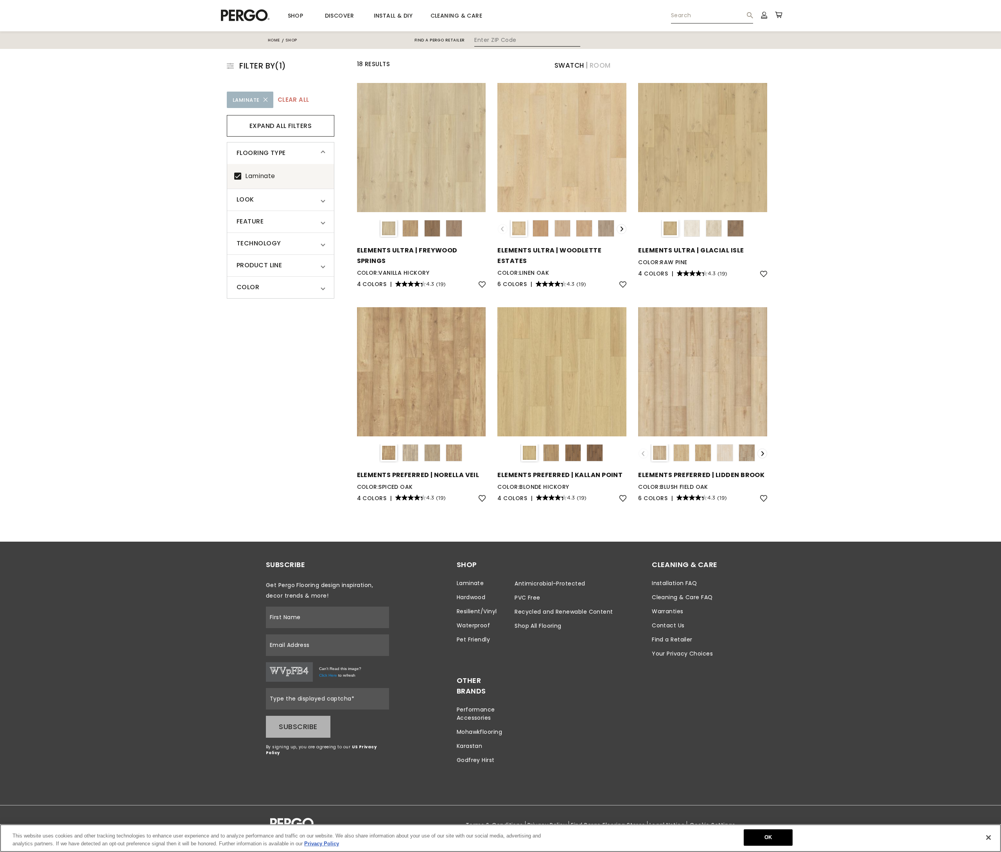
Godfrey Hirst (476, 760)
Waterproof (473, 625)
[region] (500, 838)
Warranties (667, 611)
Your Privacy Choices (682, 653)
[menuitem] (712, 15)
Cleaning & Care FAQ (682, 597)
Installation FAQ (674, 583)
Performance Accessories (476, 714)
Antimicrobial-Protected (550, 583)
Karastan (470, 746)
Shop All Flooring (538, 626)
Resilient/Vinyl (477, 611)
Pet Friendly (473, 639)
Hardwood (471, 597)
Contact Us (668, 625)
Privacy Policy (321, 844)
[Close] (988, 837)
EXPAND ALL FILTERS (280, 125)
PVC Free (527, 598)
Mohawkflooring (479, 732)
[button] (280, 153)
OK (768, 837)
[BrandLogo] (245, 15)
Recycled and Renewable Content (564, 612)
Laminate (260, 175)
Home (274, 40)
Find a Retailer (672, 639)
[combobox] (712, 15)
